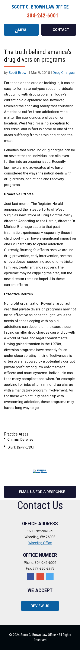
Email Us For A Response (42, 492)
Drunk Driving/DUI (20, 447)
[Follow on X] (40, 576)
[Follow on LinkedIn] (50, 576)
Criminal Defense (20, 439)
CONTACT (61, 30)
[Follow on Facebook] (30, 576)
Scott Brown (18, 72)
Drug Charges (64, 72)
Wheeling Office (40, 543)
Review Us (40, 606)
